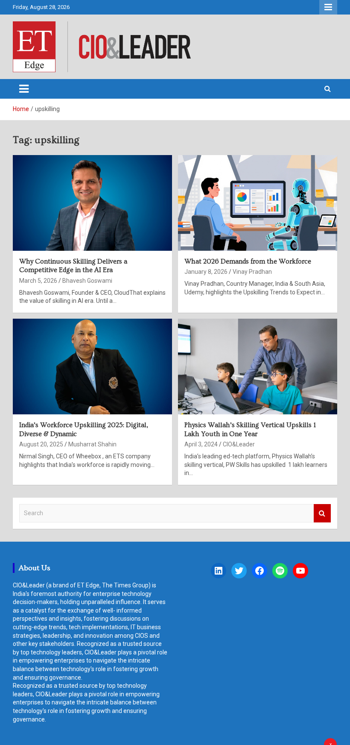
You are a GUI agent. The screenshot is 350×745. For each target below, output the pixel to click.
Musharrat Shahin (92, 444)
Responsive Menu (328, 7)
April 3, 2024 (201, 444)
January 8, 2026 (206, 271)
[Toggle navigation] (24, 89)
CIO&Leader (239, 444)
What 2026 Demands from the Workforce (247, 261)
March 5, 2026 (38, 280)
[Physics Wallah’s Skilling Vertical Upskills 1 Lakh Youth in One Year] (258, 366)
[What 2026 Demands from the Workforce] (258, 203)
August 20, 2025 (41, 444)
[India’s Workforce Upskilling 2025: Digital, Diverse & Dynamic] (92, 366)
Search (322, 513)
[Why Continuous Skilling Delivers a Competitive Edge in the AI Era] (92, 203)
